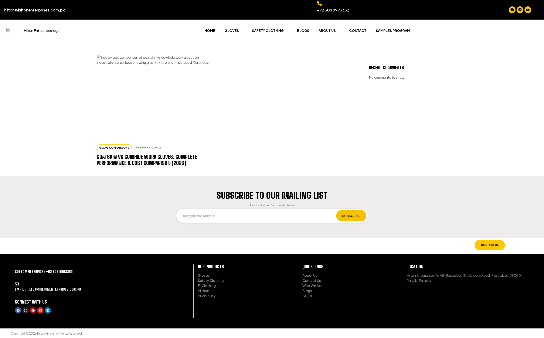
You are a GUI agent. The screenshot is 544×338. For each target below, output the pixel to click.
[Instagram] (25, 310)
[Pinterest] (33, 310)
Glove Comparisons (114, 147)
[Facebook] (512, 9)
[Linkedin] (520, 9)
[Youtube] (527, 9)
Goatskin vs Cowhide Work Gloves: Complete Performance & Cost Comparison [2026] (147, 160)
